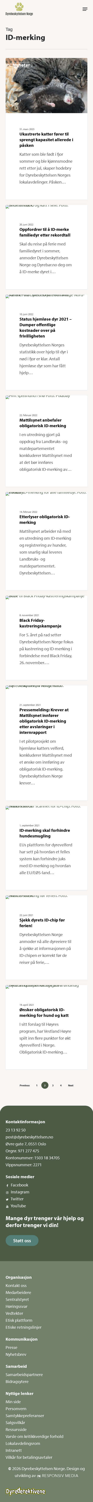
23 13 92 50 (16, 1130)
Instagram (20, 1191)
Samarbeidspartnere (24, 1374)
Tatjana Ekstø (21, 63)
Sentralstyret (17, 1299)
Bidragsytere (17, 1381)
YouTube (18, 1205)
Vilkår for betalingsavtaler (29, 1457)
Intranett (14, 1450)
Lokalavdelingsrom (23, 1443)
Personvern (16, 1408)
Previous (25, 1085)
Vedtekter (14, 1313)
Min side (13, 1401)
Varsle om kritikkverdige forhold (34, 1436)
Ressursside (16, 1429)
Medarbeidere (18, 1292)
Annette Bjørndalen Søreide (30, 210)
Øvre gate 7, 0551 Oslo (26, 1143)
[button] (85, 9)
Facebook (19, 1185)
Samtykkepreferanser (25, 1415)
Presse (11, 1347)
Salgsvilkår (15, 1422)
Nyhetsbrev (16, 1354)
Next (70, 1085)
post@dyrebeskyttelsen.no (29, 1137)
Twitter (17, 1198)
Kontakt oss (16, 1285)
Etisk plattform (19, 1320)
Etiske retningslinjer (24, 1327)
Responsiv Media (60, 1476)
